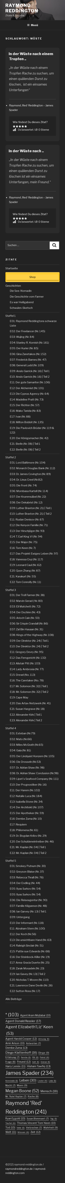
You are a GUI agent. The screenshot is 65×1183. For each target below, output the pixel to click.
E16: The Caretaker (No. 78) (27, 680)
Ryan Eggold (15, 1118)
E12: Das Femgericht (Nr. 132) (28, 657)
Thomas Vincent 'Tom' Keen (36, 1123)
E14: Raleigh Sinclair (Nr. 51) (27, 945)
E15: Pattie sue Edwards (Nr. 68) (30, 951)
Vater (21, 1128)
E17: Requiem (18, 824)
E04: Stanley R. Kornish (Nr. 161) (29, 342)
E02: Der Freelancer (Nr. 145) (27, 331)
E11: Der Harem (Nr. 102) (25, 790)
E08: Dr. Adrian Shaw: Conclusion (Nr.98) (34, 773)
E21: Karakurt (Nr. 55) (23, 576)
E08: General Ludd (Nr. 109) (27, 365)
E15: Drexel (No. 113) (22, 674)
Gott (35, 1062)
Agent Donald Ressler (23, 1021)
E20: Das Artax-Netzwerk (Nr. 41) (30, 703)
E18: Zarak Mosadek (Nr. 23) (27, 968)
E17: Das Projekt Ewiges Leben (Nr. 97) (34, 553)
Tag (53, 1119)
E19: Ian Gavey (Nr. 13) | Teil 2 (27, 974)
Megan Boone (22, 1090)
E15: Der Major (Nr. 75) (23, 542)
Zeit (35, 1132)
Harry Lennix (15, 1066)
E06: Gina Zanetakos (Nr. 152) (28, 354)
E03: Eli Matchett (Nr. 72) (25, 606)
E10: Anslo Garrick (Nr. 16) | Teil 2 (29, 376)
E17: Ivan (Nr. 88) (20, 416)
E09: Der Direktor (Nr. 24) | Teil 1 (29, 640)
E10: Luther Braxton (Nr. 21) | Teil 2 (31, 513)
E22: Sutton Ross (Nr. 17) (25, 991)
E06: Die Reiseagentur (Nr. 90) (28, 900)
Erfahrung (12, 1057)
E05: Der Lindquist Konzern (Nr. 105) (32, 756)
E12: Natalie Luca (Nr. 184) (26, 796)
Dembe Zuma (16, 1047)
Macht (10, 1085)
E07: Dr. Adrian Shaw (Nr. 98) (27, 767)
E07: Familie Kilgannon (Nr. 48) (28, 906)
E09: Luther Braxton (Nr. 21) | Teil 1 (31, 508)
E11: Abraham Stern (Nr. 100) (27, 928)
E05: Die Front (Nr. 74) (23, 485)
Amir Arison (15, 1043)
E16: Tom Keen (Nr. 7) (23, 548)
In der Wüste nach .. (26, 151)
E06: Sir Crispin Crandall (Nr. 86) (29, 623)
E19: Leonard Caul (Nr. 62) (25, 565)
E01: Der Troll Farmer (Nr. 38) (27, 595)
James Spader (29, 1073)
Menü (34, 25)
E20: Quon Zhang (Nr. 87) (25, 570)
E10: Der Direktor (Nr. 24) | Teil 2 (29, 646)
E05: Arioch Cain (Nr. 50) (25, 618)
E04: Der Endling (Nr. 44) (25, 883)
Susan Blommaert (38, 1118)
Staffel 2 (10, 457)
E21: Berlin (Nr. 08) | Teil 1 (25, 443)
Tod (10, 1127)
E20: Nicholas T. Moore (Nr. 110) (29, 979)
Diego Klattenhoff (21, 1052)
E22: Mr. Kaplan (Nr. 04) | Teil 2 (28, 853)
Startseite (11, 268)
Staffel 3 (10, 590)
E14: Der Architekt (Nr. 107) (26, 807)
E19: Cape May (19, 697)
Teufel (10, 1123)
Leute (42, 1081)
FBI (35, 1057)
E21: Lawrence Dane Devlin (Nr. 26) (31, 985)
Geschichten (13, 285)
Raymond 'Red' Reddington (26, 1107)
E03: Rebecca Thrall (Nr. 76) (27, 877)
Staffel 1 (10, 315)
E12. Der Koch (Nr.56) (23, 934)
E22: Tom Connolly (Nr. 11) (25, 582)
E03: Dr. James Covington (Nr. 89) (30, 474)
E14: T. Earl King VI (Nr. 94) (26, 536)
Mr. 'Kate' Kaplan (15, 1096)
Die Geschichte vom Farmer (27, 296)
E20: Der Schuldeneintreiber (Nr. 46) (32, 841)
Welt (10, 1132)
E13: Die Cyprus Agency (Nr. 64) (29, 393)
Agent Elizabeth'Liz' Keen (29, 1030)
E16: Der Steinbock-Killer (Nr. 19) (30, 957)
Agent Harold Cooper (21, 1038)
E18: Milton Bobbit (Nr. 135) (27, 422)
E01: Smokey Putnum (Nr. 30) (28, 866)
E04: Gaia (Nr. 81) (20, 750)
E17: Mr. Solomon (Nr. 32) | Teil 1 (29, 686)
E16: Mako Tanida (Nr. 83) (25, 410)
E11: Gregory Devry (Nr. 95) (26, 652)
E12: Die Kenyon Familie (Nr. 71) (29, 525)
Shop (32, 277)
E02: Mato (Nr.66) (21, 739)
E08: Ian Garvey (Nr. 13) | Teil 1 (28, 911)
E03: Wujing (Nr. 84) (22, 337)
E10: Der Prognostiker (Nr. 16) (28, 784)
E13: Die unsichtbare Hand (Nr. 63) (30, 940)
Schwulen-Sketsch (21, 308)
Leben (27, 1080)
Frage (10, 1061)
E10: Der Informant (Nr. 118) (27, 923)
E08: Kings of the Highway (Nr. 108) (32, 635)
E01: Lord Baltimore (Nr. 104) (27, 462)
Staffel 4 (10, 728)
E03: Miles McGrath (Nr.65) (26, 744)
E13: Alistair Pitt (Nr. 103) (25, 663)
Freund (24, 1061)
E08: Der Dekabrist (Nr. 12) (26, 502)
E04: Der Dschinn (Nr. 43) (25, 612)
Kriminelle (11, 1081)
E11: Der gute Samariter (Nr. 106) (30, 382)
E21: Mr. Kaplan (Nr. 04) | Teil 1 (28, 847)
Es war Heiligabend (22, 302)
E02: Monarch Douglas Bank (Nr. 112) (32, 468)
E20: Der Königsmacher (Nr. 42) (29, 438)
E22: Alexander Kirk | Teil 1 (26, 714)
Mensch (49, 1091)
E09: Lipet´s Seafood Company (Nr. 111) (34, 779)
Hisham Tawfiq (39, 1066)
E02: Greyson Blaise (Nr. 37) (27, 871)
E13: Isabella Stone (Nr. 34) (26, 801)
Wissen (23, 1132)
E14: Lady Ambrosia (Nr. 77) (27, 669)
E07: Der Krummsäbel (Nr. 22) (28, 496)
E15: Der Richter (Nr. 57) (24, 405)
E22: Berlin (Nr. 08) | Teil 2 (25, 449)
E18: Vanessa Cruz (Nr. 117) (26, 559)
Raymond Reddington (21, 8)
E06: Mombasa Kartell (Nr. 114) (29, 491)
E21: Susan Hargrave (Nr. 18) (27, 709)
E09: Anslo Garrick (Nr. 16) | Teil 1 (30, 371)
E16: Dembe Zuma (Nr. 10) (26, 818)
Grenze (45, 1062)
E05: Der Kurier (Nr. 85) (24, 348)
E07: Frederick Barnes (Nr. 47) (28, 359)
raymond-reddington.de (28, 1164)
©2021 (9, 1164)
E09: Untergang (20, 917)
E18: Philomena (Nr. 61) (24, 830)
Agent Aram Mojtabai (35, 1015)
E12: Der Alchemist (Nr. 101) (27, 388)
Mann (22, 1085)
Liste (52, 1081)
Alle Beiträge (13, 999)
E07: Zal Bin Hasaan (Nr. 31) (26, 629)
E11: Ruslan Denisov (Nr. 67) (27, 519)
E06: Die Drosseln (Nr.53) (25, 761)
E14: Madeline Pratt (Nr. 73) (27, 399)
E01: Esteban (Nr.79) (22, 733)
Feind (44, 1057)
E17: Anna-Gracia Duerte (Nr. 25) (29, 962)
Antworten (33, 1043)
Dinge (43, 1052)
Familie (26, 1057)
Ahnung (43, 1039)
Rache (33, 1096)
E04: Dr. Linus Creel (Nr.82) (26, 479)
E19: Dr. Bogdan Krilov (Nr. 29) (28, 835)
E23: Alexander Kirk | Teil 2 (26, 720)
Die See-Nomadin (21, 290)
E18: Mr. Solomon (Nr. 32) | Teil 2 (29, 692)
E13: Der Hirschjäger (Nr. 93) (27, 531)
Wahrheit (50, 1127)
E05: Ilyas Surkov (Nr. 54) (25, 888)
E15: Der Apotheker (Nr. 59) (27, 813)
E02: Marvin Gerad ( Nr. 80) (26, 601)
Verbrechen (34, 1127)
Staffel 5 (10, 860)
